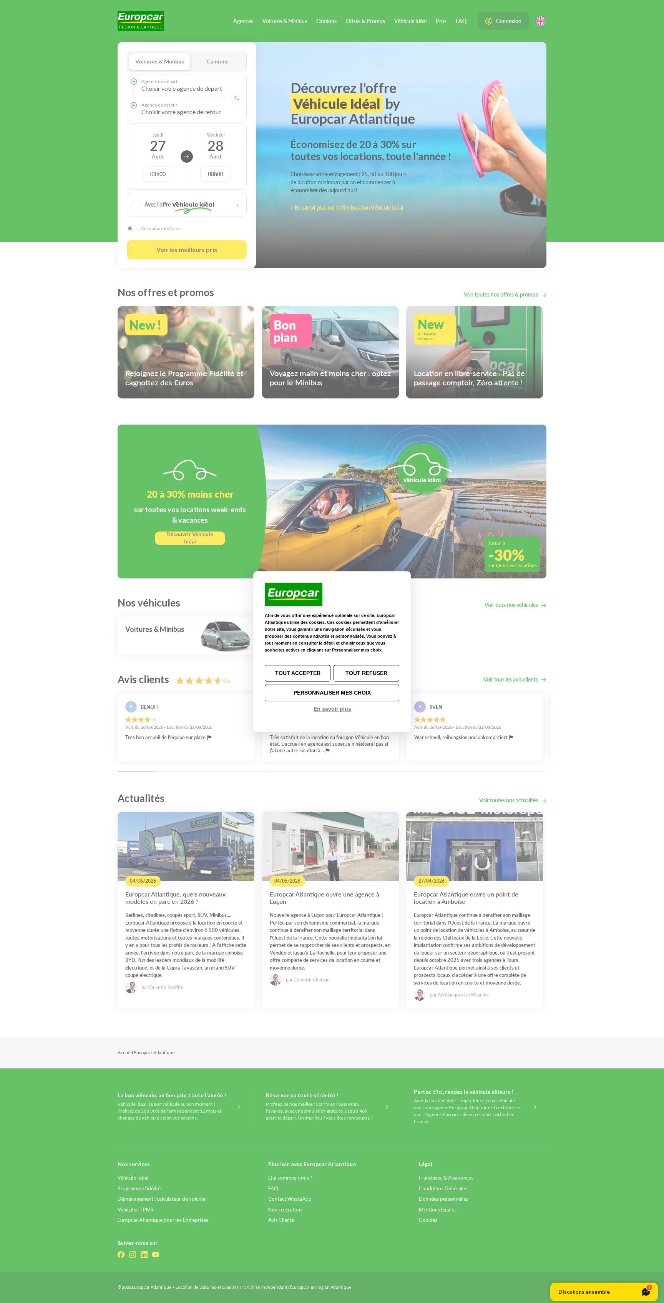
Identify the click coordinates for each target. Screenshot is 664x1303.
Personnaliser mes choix (332, 693)
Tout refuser (366, 673)
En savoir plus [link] (332, 709)
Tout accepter (297, 673)
